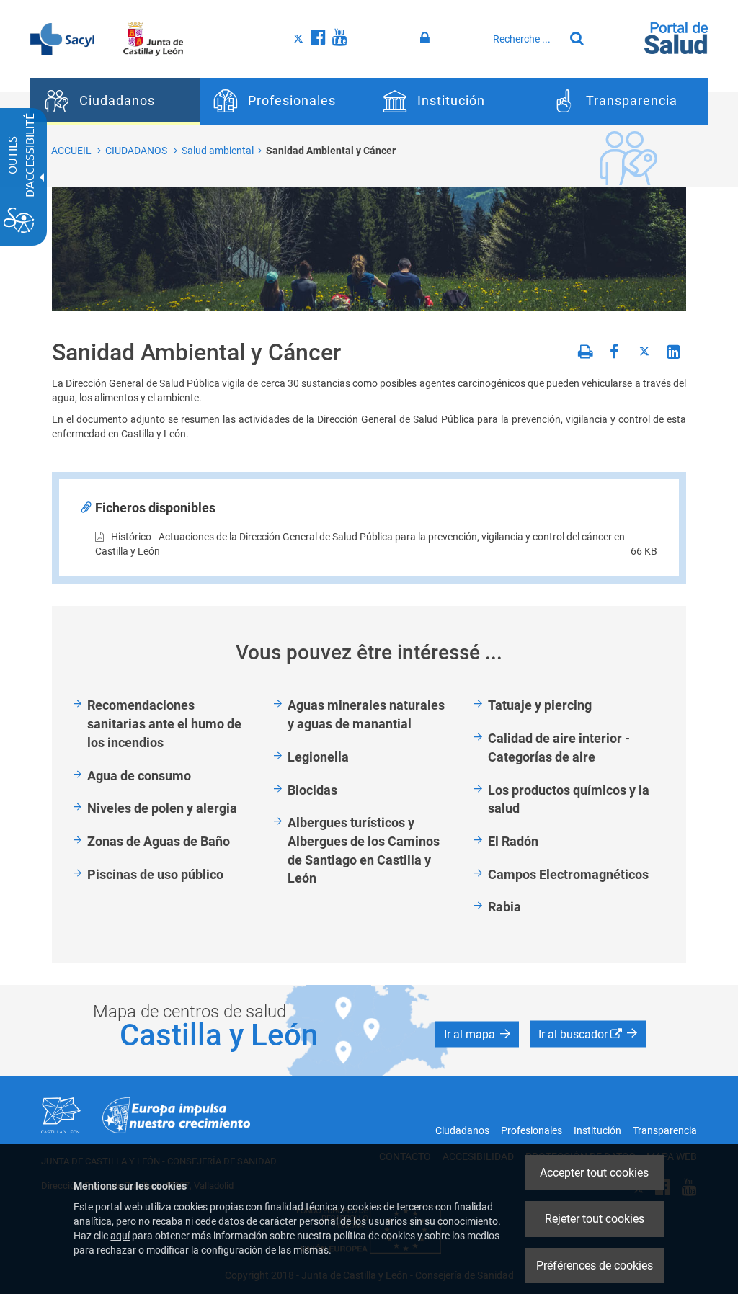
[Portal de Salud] (676, 37)
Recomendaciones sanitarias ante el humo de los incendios (164, 723)
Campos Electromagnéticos (568, 874)
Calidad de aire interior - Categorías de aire (559, 747)
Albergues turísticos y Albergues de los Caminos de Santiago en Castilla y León (364, 850)
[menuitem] (115, 101)
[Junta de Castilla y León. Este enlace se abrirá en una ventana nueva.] (153, 38)
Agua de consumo (139, 775)
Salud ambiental (218, 150)
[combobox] (525, 39)
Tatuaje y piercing (540, 705)
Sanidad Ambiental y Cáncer (331, 150)
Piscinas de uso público (155, 874)
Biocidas (312, 790)
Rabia (504, 906)
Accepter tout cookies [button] (594, 1172)
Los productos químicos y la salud (568, 799)
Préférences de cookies (594, 1265)
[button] (477, 1035)
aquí (120, 1235)
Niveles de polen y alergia (162, 808)
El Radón (513, 841)
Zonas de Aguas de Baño (158, 841)
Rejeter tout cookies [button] (594, 1219)
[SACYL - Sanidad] (62, 38)
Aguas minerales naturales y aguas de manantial (366, 714)
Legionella (318, 756)
